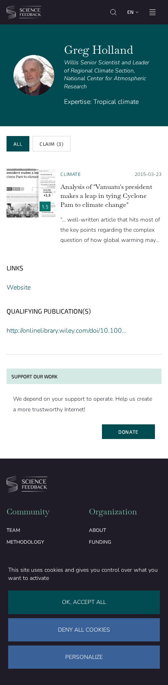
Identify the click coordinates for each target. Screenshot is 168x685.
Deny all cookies (84, 630)
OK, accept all (84, 602)
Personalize (84, 657)
